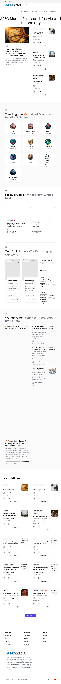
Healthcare (9, 261)
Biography (36, 590)
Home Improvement (38, 75)
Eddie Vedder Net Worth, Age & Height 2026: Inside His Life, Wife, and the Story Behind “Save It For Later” (40, 594)
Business (35, 29)
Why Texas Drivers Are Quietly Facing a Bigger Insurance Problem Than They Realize (16, 225)
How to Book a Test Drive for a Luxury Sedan (41, 226)
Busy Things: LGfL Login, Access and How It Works (51, 280)
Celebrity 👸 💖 (43, 590)
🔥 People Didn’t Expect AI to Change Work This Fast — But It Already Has (17, 443)
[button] (13, 1)
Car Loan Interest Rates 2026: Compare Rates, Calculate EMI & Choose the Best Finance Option (39, 33)
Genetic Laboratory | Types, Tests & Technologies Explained (30, 279)
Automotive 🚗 (11, 220)
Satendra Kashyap (13, 46)
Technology (36, 564)
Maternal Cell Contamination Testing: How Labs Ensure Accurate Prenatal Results (13, 279)
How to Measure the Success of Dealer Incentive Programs (38, 369)
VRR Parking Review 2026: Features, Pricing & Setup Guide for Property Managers (39, 327)
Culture (5, 485)
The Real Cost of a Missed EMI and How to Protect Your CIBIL (11, 568)
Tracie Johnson (24, 461)
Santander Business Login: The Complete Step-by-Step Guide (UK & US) (51, 295)
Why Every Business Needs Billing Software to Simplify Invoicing (39, 348)
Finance (41, 29)
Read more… (30, 615)
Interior (35, 78)
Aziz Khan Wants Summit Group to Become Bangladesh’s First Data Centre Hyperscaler (40, 568)
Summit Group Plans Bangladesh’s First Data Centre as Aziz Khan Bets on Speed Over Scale (39, 56)
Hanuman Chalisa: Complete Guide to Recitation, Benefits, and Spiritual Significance (16, 52)
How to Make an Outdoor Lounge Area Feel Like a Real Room (39, 82)
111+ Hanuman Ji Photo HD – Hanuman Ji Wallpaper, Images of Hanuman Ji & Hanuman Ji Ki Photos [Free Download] (10, 594)
